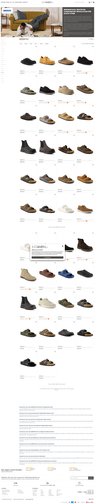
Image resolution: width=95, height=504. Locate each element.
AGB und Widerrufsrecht (6, 491)
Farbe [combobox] (31, 43)
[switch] (37, 43)
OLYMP (42, 494)
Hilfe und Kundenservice (6, 490)
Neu (11, 2)
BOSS (34, 492)
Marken (8, 2)
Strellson (50, 492)
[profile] (91, 2)
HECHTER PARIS (51, 495)
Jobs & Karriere (20, 491)
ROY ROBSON (35, 490)
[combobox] (82, 2)
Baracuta (58, 495)
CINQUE (50, 491)
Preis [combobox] (21, 43)
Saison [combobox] (41, 43)
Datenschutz (4, 492)
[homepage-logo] (47, 2)
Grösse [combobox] (26, 43)
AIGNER (50, 490)
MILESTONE (35, 494)
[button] (36, 43)
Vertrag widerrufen (29, 499)
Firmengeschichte (5, 494)
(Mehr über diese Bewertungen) (7, 471)
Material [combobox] (46, 43)
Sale (13, 2)
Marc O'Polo (35, 495)
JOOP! (57, 492)
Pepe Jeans (42, 495)
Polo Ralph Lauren (59, 494)
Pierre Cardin (59, 490)
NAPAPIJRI (50, 494)
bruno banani (35, 491)
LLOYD (42, 491)
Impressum (19, 490)
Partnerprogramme (21, 492)
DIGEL (42, 490)
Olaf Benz (42, 492)
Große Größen (18, 2)
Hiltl (57, 491)
